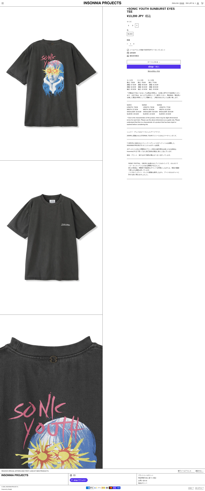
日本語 (190, 488)
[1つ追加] (134, 44)
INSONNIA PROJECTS (12, 486)
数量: (128, 40)
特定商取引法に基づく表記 (147, 478)
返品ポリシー (142, 483)
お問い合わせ (142, 480)
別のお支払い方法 (154, 71)
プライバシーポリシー (145, 475)
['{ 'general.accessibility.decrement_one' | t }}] (127, 44)
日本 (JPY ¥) (190, 3)
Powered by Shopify (6, 489)
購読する (199, 471)
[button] (51, 83)
